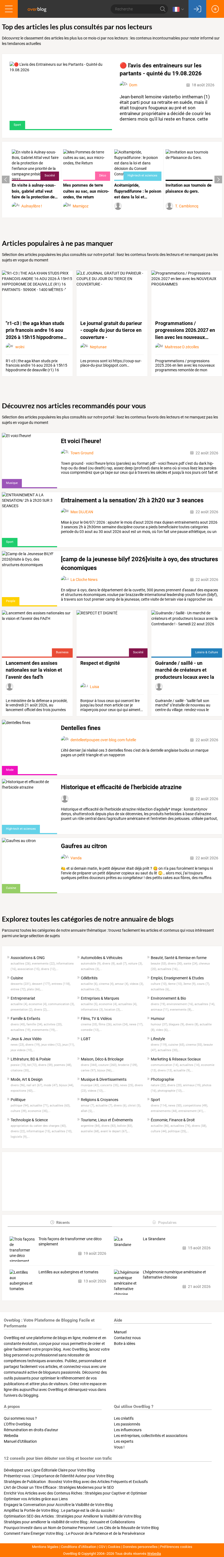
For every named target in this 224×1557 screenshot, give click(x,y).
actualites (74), (181, 1126)
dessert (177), (42, 984)
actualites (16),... (169, 969)
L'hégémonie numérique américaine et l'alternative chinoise (174, 1275)
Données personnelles (140, 1547)
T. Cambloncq (186, 206)
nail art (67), (35, 1085)
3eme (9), (190, 984)
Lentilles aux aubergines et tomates (68, 1272)
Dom (133, 85)
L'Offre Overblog (17, 1424)
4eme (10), (175, 984)
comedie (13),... (91, 1030)
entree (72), (19, 989)
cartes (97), (89, 1070)
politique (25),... (178, 1131)
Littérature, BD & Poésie (31, 1059)
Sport (155, 1099)
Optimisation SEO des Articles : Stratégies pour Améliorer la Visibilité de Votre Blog (72, 1516)
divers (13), (165, 1070)
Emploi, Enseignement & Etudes (177, 978)
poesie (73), (19, 1065)
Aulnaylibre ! (31, 206)
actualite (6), (90, 984)
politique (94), (20, 1105)
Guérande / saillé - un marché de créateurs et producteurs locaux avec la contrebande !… (184, 670)
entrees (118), (61, 984)
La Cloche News (84, 579)
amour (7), (88, 1105)
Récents (63, 1222)
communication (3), (61, 1004)
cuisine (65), (177, 1044)
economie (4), (38, 1004)
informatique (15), (39, 1131)
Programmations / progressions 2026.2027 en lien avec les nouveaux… (185, 330)
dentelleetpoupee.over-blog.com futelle (103, 740)
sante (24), (191, 963)
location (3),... (113, 1009)
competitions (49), (195, 1105)
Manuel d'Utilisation (20, 1441)
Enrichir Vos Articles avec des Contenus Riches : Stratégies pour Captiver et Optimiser (75, 1493)
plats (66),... (35, 989)
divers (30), (176, 963)
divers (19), (159, 1004)
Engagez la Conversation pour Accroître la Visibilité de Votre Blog (58, 1504)
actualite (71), (40, 1105)
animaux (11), (160, 1009)
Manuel (120, 1332)
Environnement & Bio (168, 998)
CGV (102, 1547)
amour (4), (122, 984)
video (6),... (163, 1030)
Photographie (162, 1079)
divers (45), (18, 1024)
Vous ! (119, 1447)
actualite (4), (20, 1004)
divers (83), (109, 1126)
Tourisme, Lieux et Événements (107, 1120)
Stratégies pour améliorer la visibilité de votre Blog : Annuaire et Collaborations (69, 1522)
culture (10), (159, 984)
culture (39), (19, 1111)
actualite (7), (105, 1105)
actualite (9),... (183, 1070)
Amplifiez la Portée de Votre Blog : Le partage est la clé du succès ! (59, 1510)
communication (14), (165, 1065)
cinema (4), (107, 984)
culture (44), (159, 1131)
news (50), (175, 1105)
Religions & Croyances (99, 1099)
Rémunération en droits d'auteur (31, 1430)
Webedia (11, 1435)
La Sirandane (154, 1239)
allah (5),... (88, 1111)
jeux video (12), (51, 1044)
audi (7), (122, 963)
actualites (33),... (169, 1050)
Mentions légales (45, 1547)
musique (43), (90, 1085)
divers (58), (199, 1126)
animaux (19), (192, 1085)
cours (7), (203, 984)
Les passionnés (127, 1424)
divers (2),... (42, 1009)
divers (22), (18, 1131)
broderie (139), (128, 1065)
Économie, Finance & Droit (173, 1120)
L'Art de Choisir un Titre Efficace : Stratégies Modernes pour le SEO (59, 1487)
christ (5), (134, 1105)
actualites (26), (21, 963)
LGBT (85, 1039)
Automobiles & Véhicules (101, 958)
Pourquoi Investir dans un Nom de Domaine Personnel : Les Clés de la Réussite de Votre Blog (81, 1527)
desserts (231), (21, 984)
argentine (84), (91, 1126)
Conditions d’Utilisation (78, 1547)
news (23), (18, 1044)
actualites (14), (204, 1004)
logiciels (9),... (20, 1137)
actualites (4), (127, 1004)
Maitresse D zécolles (182, 347)
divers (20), (175, 1085)
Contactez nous (127, 1338)
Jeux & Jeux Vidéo (26, 1039)
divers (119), (159, 1044)
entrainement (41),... (192, 1111)
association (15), (29, 969)
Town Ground (81, 453)
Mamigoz (81, 206)
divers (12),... (49, 969)
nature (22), (159, 1085)
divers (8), (109, 963)
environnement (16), (180, 1004)
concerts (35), (110, 1085)
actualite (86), (160, 1126)
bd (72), (32, 1065)
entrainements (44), (164, 1111)
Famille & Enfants (25, 1018)
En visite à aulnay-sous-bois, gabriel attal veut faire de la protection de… (35, 191)
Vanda (76, 858)
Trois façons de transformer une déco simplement (70, 1242)
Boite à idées (124, 1343)
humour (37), (160, 1024)
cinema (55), (195, 1044)
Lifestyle (158, 1039)
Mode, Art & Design (27, 1079)
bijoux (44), (66, 1085)
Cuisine (17, 978)
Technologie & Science (29, 1120)
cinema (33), (90, 1024)
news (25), (127, 1085)
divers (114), (159, 1105)
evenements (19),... (45, 1030)
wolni (19, 347)
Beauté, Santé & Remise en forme (179, 958)
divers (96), (18, 1085)
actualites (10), (62, 1131)
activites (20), (53, 1024)
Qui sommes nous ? (20, 1418)
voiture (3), (135, 963)
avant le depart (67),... (115, 1131)
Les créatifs (124, 1418)
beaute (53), (159, 963)
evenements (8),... (182, 1009)
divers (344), (89, 1065)
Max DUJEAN (81, 512)
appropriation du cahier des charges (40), (38, 1126)
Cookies (114, 1547)
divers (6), (121, 1105)
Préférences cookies (176, 1547)
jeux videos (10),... (23, 1050)
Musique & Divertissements (103, 1079)
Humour (158, 1018)
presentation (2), (22, 1009)
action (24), (121, 1024)
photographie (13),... (171, 1091)
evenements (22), (44, 963)
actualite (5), (90, 1004)
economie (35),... (39, 1111)
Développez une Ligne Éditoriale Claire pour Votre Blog (49, 1470)
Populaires (167, 1222)
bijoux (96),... (105, 1070)
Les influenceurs (128, 1430)
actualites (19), (21, 1030)
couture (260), (108, 1065)
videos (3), (137, 984)
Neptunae (98, 347)
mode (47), (51, 1085)
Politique (18, 1099)
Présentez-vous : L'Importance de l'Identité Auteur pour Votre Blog (59, 1476)
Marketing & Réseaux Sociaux (176, 1059)
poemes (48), (63, 1065)
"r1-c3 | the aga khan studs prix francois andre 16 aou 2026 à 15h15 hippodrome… (36, 330)
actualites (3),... (91, 969)
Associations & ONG (28, 958)
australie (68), (91, 1131)
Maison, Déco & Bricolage (102, 1059)
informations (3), (92, 1009)
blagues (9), (177, 1024)
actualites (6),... (161, 989)
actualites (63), (60, 1105)
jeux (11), (68, 1044)
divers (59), (46, 1065)
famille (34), (35, 1024)
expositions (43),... (23, 1091)
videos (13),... (97, 1091)
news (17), (136, 1024)
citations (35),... (21, 1070)
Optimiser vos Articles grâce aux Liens (36, 1499)
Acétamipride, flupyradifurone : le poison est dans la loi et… (137, 191)
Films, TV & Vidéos (96, 1018)
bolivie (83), (125, 1126)
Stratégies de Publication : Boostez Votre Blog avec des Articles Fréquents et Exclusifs (76, 1481)
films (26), (106, 1024)
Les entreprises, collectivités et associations (150, 1435)
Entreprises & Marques (100, 998)
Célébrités (89, 978)
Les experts (123, 1441)
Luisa (94, 687)
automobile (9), (91, 963)
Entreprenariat (23, 998)
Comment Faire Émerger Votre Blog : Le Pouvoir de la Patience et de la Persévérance (74, 1533)
